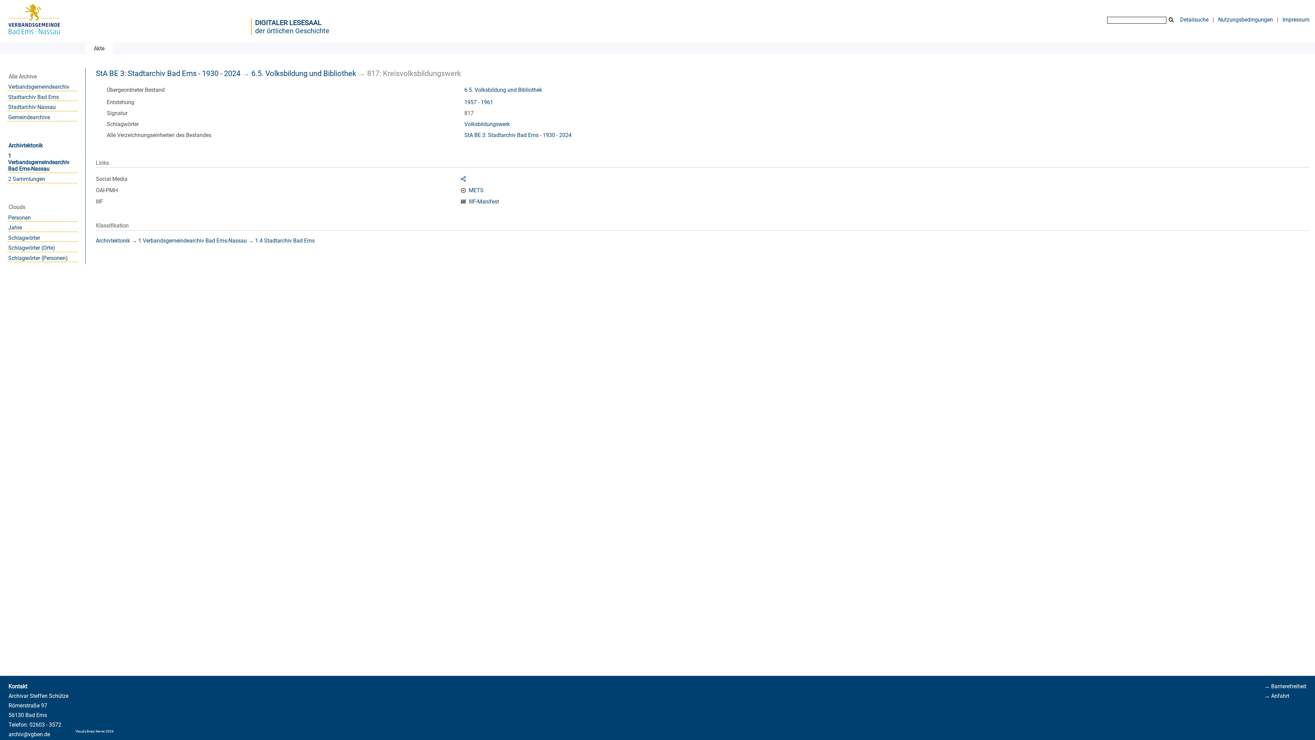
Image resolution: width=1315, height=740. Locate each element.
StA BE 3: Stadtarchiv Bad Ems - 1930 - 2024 (168, 73)
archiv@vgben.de (29, 734)
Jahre (15, 227)
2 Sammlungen (26, 179)
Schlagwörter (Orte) (31, 248)
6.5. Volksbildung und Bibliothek (303, 73)
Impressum (1296, 19)
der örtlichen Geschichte (292, 31)
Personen (19, 217)
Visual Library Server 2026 (94, 731)
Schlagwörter (24, 238)
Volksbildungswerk (487, 124)
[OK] (1171, 20)
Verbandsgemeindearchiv (39, 87)
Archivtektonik (26, 145)
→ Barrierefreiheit (1285, 686)
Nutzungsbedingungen (1245, 19)
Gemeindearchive (29, 117)
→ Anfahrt (1276, 696)
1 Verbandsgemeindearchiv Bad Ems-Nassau (39, 162)
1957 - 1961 (478, 102)
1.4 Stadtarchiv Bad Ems (285, 240)
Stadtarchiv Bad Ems (33, 97)
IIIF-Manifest (484, 201)
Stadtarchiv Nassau (32, 107)
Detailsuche (1194, 19)
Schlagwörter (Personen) (38, 258)
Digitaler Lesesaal (288, 22)
